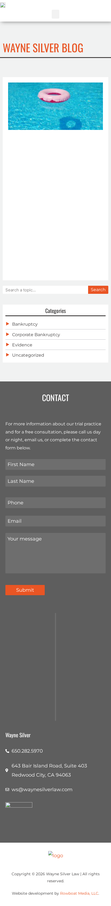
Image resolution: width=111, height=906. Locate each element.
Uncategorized (28, 355)
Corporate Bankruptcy (36, 334)
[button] (55, 14)
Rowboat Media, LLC (79, 893)
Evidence (22, 344)
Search (98, 289)
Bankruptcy (25, 324)
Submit (25, 590)
